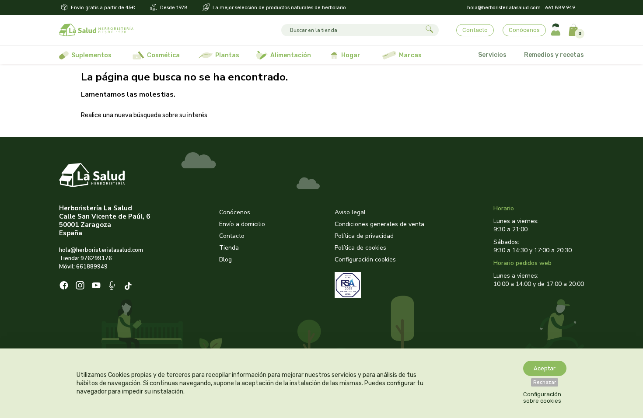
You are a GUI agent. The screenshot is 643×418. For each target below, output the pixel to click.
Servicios (492, 55)
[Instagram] (80, 286)
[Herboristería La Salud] (96, 30)
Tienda (229, 248)
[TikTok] (129, 286)
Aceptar (545, 368)
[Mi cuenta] (556, 30)
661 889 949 (560, 7)
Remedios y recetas (554, 55)
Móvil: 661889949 (83, 267)
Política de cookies (360, 248)
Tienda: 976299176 (85, 258)
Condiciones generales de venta (379, 224)
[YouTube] (96, 286)
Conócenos (524, 30)
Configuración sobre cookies (542, 397)
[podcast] (113, 286)
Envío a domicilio (242, 224)
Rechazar (544, 382)
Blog (225, 259)
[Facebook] (64, 286)
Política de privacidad (364, 236)
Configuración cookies (365, 259)
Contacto (475, 30)
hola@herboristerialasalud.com (504, 7)
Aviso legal (350, 212)
